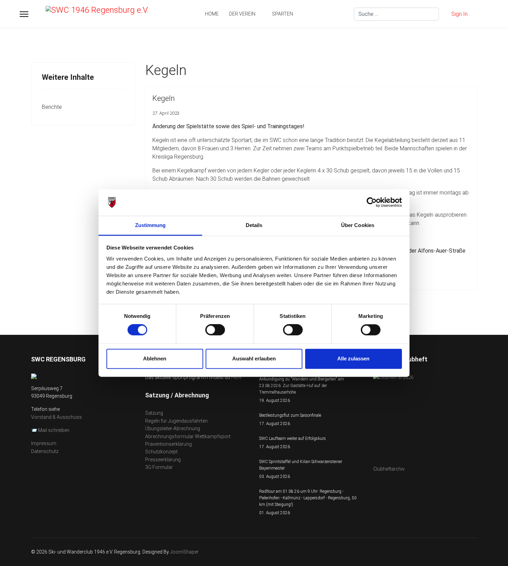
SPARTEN (282, 14)
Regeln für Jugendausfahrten (176, 421)
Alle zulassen (353, 358)
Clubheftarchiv (389, 469)
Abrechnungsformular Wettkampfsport (188, 436)
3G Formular (159, 467)
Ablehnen (154, 358)
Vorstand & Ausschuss (56, 417)
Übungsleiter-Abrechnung (172, 428)
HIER (236, 377)
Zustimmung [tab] (150, 225)
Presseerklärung (163, 459)
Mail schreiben (53, 430)
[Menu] (24, 14)
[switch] (215, 330)
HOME (212, 14)
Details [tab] (254, 225)
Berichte (52, 107)
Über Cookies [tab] (357, 225)
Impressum (43, 443)
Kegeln (163, 98)
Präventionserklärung (168, 444)
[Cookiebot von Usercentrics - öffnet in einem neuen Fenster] (371, 202)
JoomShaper (184, 552)
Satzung (154, 413)
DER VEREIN (242, 14)
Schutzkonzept (161, 451)
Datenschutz (44, 451)
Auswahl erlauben (254, 358)
